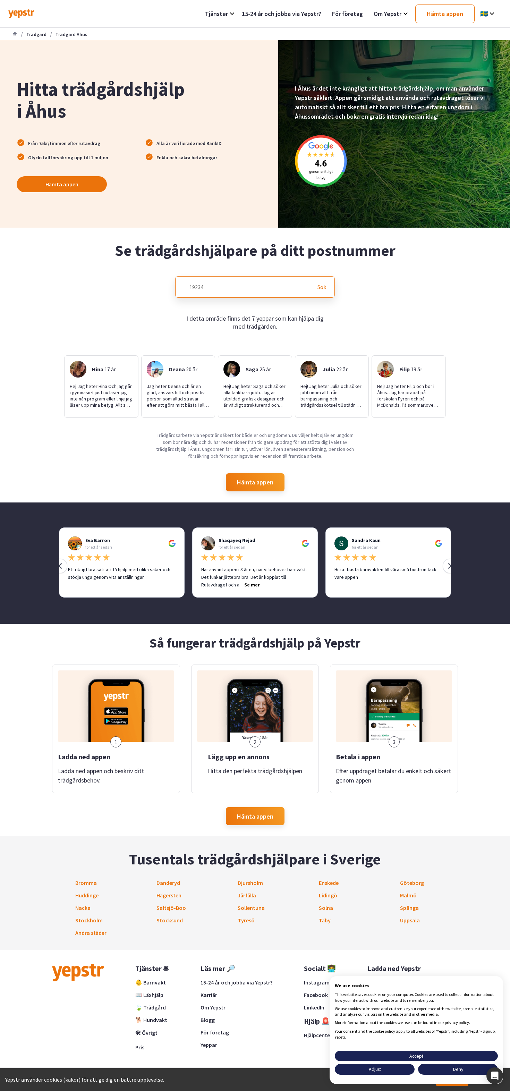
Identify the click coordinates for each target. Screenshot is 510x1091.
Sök (321, 287)
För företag (215, 1032)
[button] (494, 1075)
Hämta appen (61, 184)
